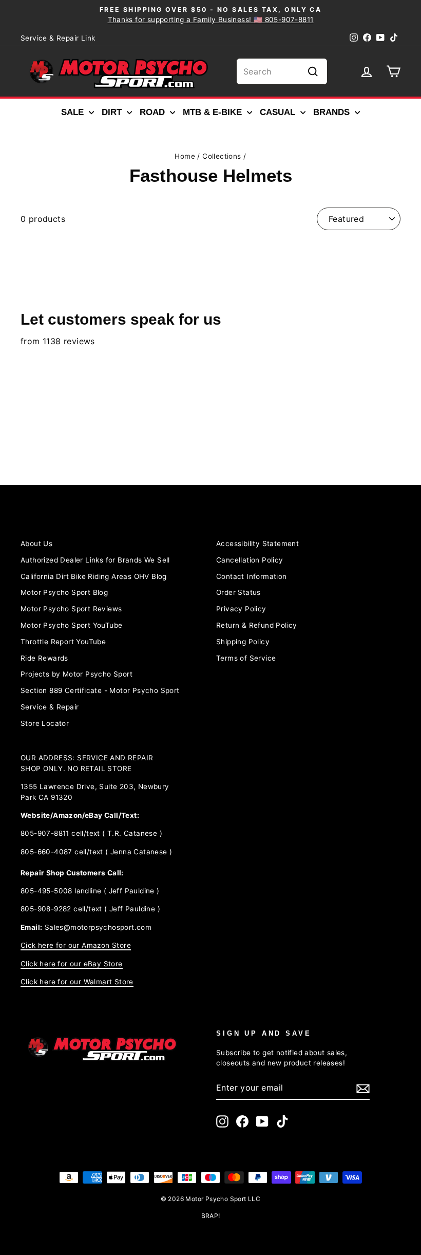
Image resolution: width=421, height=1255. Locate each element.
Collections (221, 156)
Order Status (238, 592)
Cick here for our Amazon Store (76, 945)
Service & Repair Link (58, 38)
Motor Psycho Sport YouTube (71, 625)
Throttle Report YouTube (63, 642)
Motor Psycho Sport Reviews (71, 609)
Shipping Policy (243, 642)
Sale (73, 112)
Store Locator (45, 723)
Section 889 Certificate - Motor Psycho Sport (100, 690)
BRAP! (210, 1216)
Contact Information (251, 576)
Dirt (113, 112)
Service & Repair (50, 707)
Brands (332, 112)
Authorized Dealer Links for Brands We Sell (95, 560)
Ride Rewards (44, 658)
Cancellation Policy (249, 560)
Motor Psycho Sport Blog (64, 592)
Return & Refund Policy (256, 625)
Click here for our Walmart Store (77, 982)
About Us (36, 543)
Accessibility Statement (257, 543)
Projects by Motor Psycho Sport (76, 674)
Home (185, 156)
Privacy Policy (241, 609)
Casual (279, 112)
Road (153, 112)
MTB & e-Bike (213, 112)
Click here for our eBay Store (72, 964)
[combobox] (282, 71)
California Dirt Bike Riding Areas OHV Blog (94, 576)
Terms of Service (246, 658)
